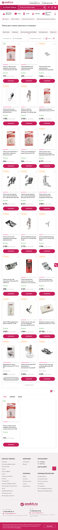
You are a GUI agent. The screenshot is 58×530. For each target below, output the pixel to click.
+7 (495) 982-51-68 (46, 3)
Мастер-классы (27, 481)
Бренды (25, 464)
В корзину (11, 81)
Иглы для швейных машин (8, 464)
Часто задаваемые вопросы (45, 488)
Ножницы (4, 462)
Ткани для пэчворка (7, 476)
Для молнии (6, 32)
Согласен (50, 526)
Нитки (3, 469)
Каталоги (25, 479)
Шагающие (15, 32)
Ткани (3, 474)
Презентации (26, 486)
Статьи (25, 484)
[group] (11, 53)
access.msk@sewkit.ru (37, 513)
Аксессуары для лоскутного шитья (9, 487)
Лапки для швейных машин (9, 483)
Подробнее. (18, 527)
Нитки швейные (6, 471)
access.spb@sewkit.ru (10, 513)
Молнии (4, 479)
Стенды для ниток (7, 493)
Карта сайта (42, 467)
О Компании (26, 462)
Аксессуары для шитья (8, 496)
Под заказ (29, 379)
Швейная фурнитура (7, 491)
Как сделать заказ (42, 479)
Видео (24, 476)
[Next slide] (56, 32)
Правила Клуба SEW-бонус (45, 491)
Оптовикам (41, 484)
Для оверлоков (43, 32)
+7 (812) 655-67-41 (34, 3)
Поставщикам (41, 486)
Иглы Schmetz (5, 466)
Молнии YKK (5, 481)
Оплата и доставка (43, 481)
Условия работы (42, 476)
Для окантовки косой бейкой (28, 32)
